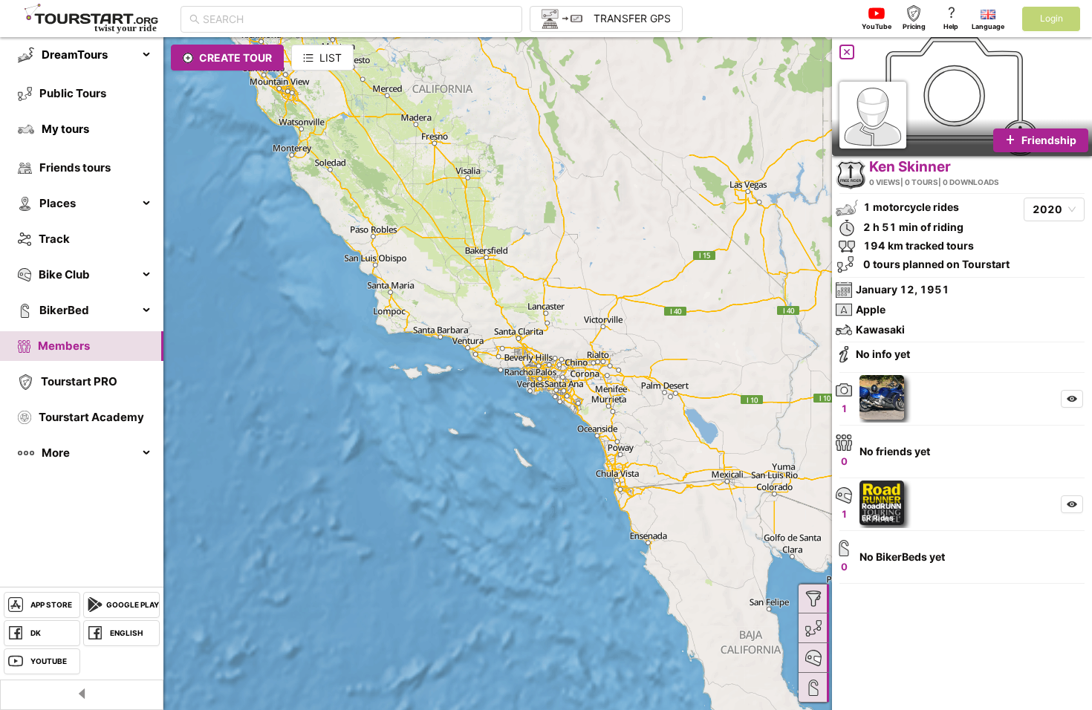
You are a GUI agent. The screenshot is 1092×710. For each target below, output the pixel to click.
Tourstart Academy (91, 417)
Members (64, 346)
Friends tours (75, 167)
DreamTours (75, 55)
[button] (885, 397)
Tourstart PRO (79, 381)
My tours (65, 129)
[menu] (81, 254)
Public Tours (72, 93)
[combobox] (358, 19)
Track (54, 239)
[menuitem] (81, 55)
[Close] (846, 52)
